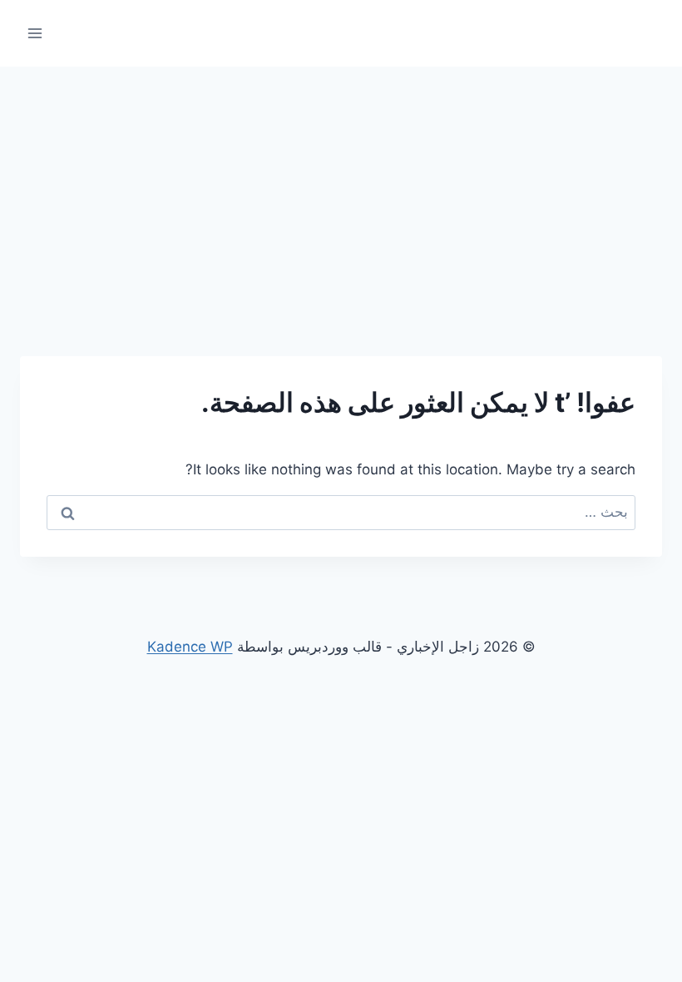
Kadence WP (190, 646)
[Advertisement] (341, 191)
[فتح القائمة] (35, 33)
